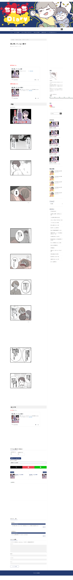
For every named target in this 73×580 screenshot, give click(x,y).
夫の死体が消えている (54, 236)
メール (11, 557)
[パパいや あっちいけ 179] (52, 183)
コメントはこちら (16, 458)
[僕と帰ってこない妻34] (44, 476)
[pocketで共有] (28, 467)
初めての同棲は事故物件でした (55, 230)
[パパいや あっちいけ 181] (52, 173)
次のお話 (30, 35)
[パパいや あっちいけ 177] (52, 194)
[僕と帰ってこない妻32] (12, 476)
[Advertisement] (28, 55)
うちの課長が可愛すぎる (54, 217)
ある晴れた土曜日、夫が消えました (56, 213)
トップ (11, 32)
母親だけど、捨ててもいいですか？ (56, 250)
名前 (11, 553)
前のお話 (14, 35)
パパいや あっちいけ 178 (58, 187)
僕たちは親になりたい (54, 225)
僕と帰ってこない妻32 (19, 474)
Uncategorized (53, 211)
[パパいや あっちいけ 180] (52, 178)
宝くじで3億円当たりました (55, 242)
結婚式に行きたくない (54, 259)
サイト (11, 561)
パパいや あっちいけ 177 (58, 192)
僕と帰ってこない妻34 (33, 474)
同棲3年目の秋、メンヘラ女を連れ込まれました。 (49, 32)
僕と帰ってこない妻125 (53, 136)
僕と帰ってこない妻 (18, 46)
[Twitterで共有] (16, 467)
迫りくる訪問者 (16, 32)
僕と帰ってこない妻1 (53, 127)
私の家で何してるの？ (54, 256)
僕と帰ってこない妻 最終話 (54, 145)
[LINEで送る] (40, 467)
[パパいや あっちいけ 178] (52, 189)
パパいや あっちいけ (54, 222)
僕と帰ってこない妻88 (53, 162)
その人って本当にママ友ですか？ (26, 32)
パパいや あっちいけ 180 (58, 176)
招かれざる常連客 (36, 32)
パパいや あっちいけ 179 (58, 181)
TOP (22, 35)
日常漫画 (52, 247)
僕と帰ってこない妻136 (53, 153)
